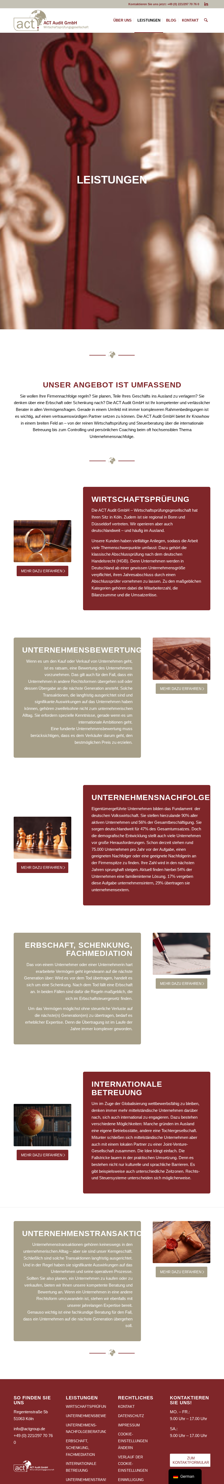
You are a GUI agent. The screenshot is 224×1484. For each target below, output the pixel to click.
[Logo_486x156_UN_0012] (51, 20)
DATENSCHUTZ (131, 1416)
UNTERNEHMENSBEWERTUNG (86, 1416)
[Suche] (205, 20)
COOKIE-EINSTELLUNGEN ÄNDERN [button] (133, 1441)
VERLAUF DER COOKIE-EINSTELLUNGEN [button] (133, 1464)
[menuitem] (122, 20)
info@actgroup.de (29, 1428)
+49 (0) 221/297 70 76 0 (183, 4)
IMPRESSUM (129, 1425)
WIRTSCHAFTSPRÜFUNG (86, 1407)
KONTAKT (126, 1407)
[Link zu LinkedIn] (206, 4)
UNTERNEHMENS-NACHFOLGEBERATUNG (86, 1428)
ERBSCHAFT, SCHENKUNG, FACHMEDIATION (80, 1448)
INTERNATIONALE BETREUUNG (81, 1467)
